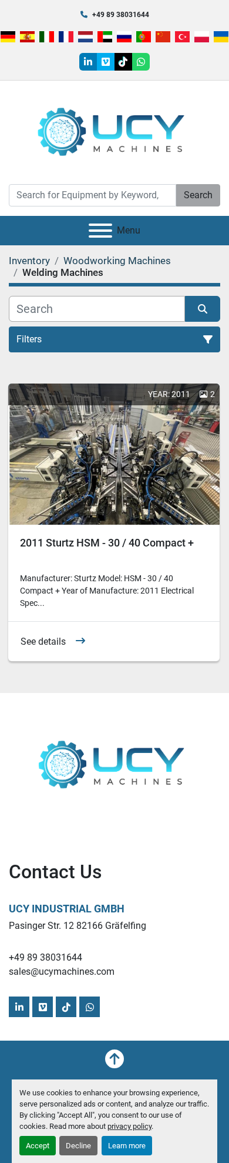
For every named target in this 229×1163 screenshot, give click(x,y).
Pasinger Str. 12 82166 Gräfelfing (77, 925)
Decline (78, 1145)
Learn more (127, 1145)
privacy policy (129, 1126)
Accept (37, 1145)
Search (198, 195)
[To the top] (114, 1058)
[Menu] (100, 230)
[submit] (202, 309)
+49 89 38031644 (120, 15)
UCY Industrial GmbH (66, 908)
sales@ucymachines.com (61, 971)
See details (43, 641)
